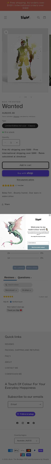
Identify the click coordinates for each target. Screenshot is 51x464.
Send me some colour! (38, 247)
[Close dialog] (50, 215)
